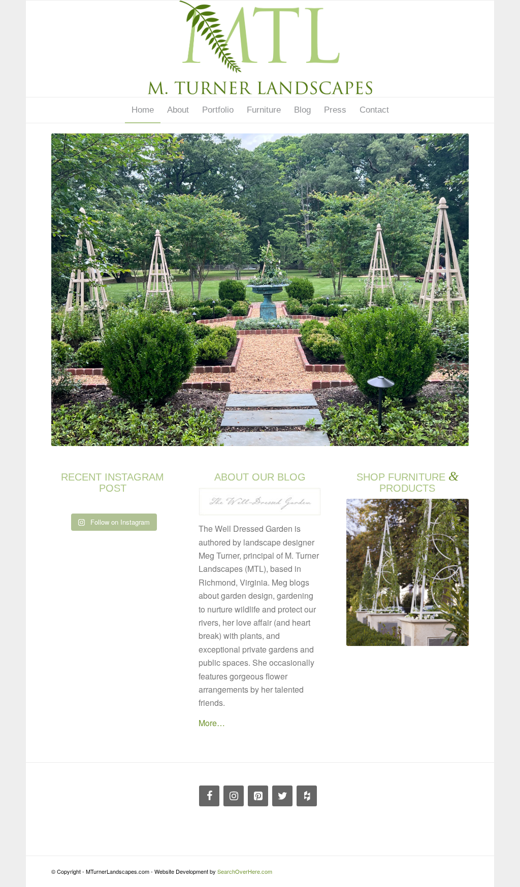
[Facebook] (209, 796)
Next (446, 290)
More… (212, 723)
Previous (74, 290)
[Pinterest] (258, 796)
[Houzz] (307, 796)
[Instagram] (233, 796)
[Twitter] (282, 796)
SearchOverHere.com (244, 871)
